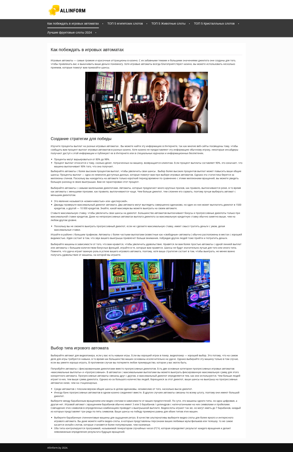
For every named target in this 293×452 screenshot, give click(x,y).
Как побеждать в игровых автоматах (73, 23)
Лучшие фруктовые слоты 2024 (69, 32)
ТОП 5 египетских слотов (125, 23)
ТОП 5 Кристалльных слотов (214, 23)
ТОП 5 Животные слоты (168, 23)
